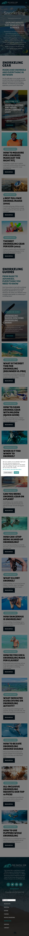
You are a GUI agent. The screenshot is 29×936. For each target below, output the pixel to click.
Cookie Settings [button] (8, 472)
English (6, 900)
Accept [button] (16, 472)
